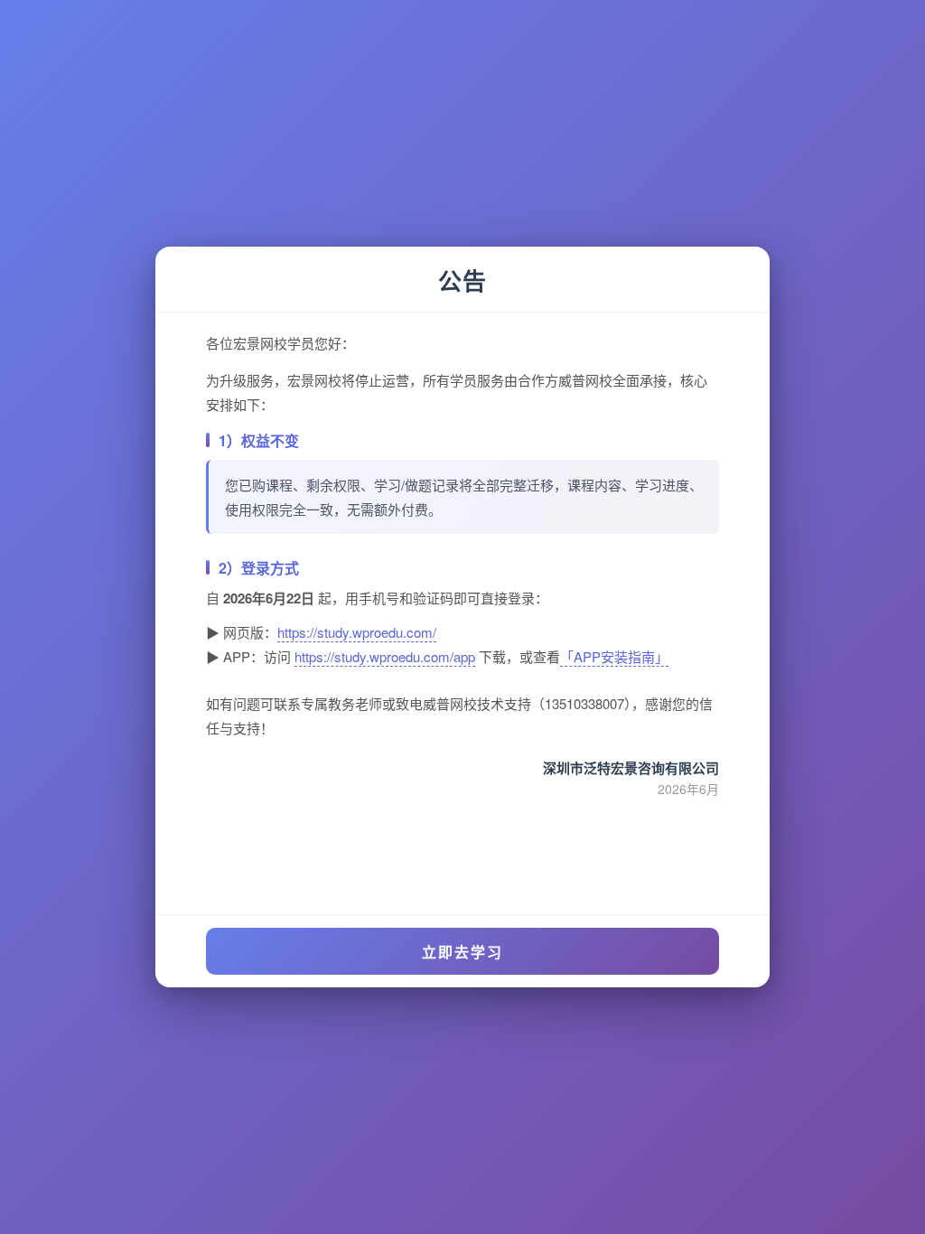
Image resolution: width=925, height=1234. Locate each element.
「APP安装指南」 (614, 656)
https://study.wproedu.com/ (356, 631)
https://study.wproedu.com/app (384, 656)
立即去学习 (462, 951)
